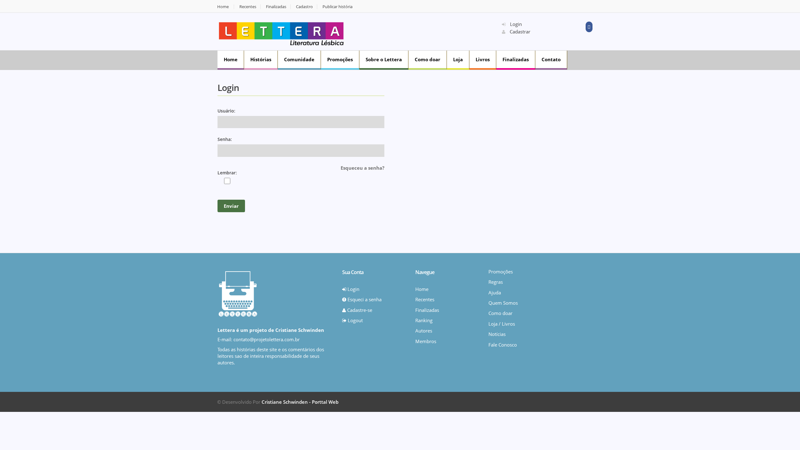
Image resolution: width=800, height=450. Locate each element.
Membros (425, 341)
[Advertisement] (427, 31)
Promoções (340, 59)
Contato (551, 59)
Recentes (247, 6)
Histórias (260, 59)
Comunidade (299, 59)
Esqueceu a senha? (362, 168)
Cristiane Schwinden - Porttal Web (300, 402)
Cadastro (304, 6)
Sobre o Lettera (384, 59)
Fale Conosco (502, 345)
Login (515, 24)
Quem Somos (503, 303)
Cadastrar (519, 31)
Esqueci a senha (364, 299)
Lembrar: (227, 173)
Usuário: (226, 111)
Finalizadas (276, 6)
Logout (355, 320)
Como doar (427, 59)
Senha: (225, 139)
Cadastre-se (359, 310)
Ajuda (494, 292)
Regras (495, 282)
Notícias (497, 334)
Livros (483, 59)
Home (223, 6)
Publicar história (337, 6)
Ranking (423, 320)
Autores (423, 331)
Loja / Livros (501, 324)
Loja (458, 59)
